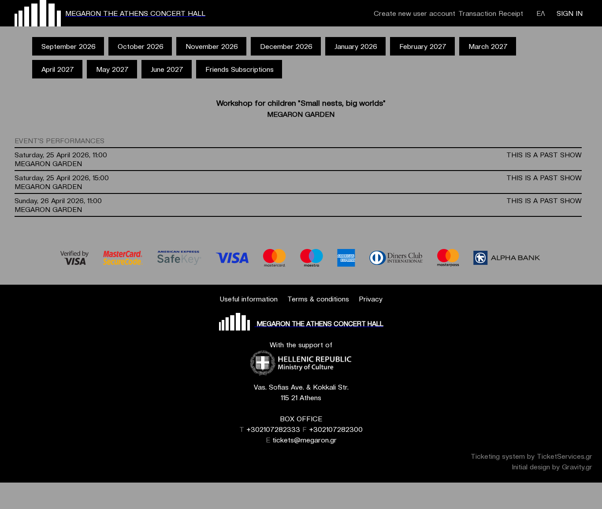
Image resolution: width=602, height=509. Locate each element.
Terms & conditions (318, 298)
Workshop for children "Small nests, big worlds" (301, 103)
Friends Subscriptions (239, 69)
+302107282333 (273, 429)
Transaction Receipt (490, 13)
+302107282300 (336, 429)
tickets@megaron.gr (304, 439)
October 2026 (141, 46)
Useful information (248, 298)
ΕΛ (540, 13)
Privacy (371, 298)
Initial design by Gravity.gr (552, 466)
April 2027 (57, 69)
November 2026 (212, 46)
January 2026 (355, 46)
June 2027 (167, 69)
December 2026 (286, 46)
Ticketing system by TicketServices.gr (531, 456)
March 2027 (488, 46)
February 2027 (422, 46)
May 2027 (112, 69)
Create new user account (414, 13)
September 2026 (68, 46)
